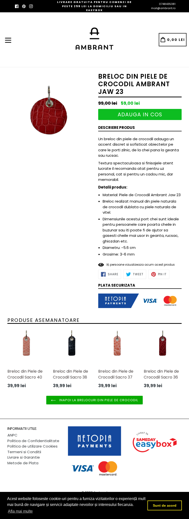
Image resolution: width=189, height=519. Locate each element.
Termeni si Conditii (24, 451)
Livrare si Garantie (23, 457)
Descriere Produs (116, 127)
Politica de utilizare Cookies (32, 446)
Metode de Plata (22, 463)
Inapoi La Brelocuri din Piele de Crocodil (98, 400)
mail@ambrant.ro (163, 8)
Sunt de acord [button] (164, 505)
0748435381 (167, 4)
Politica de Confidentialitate (33, 440)
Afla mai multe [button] (20, 511)
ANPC (12, 435)
